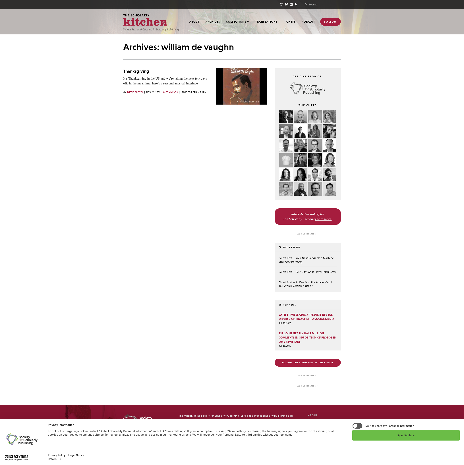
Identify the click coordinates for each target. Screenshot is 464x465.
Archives (213, 21)
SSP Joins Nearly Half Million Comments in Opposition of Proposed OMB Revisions (307, 337)
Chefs (291, 21)
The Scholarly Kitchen (145, 20)
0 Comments (170, 92)
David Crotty (135, 92)
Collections (236, 21)
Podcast (309, 21)
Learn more (323, 219)
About (194, 21)
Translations (266, 21)
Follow (330, 21)
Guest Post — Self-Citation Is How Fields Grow (307, 271)
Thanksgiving (136, 71)
